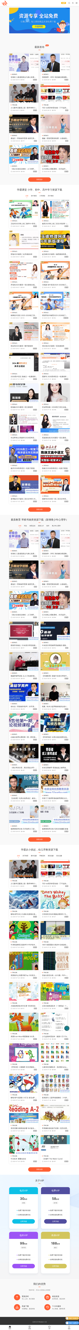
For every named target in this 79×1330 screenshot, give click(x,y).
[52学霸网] (5, 3)
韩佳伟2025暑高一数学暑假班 (22, 346)
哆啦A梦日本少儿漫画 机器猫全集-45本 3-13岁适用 (23, 914)
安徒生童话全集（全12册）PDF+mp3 (55, 975)
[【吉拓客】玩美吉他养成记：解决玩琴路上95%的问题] (23, 784)
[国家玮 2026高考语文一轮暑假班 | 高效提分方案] (55, 362)
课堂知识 (14, 221)
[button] (39, 40)
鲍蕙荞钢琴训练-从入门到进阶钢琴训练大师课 (23, 676)
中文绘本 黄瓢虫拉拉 (18, 1159)
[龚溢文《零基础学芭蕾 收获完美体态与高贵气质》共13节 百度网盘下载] (23, 124)
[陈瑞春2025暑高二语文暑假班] (23, 392)
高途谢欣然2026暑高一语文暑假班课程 (55, 438)
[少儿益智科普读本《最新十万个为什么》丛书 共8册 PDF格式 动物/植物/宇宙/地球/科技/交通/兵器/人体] (55, 1022)
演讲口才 (41, 526)
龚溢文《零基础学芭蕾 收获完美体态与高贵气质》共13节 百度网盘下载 (23, 138)
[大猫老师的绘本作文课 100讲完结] (23, 991)
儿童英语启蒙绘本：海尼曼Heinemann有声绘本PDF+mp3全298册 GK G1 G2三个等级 (55, 1067)
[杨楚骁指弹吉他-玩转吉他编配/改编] (55, 814)
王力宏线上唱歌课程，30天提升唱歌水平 (54, 169)
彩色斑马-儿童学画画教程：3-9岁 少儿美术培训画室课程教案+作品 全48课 (54, 1098)
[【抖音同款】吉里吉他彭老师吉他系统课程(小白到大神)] (55, 722)
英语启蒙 (51, 856)
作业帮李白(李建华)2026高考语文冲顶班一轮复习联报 (23, 438)
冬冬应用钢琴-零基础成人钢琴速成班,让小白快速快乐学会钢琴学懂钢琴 (54, 768)
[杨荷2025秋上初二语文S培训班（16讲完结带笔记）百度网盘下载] (55, 209)
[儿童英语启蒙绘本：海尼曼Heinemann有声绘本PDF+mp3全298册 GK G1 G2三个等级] (55, 1052)
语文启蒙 (59, 856)
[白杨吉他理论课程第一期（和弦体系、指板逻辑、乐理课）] (23, 722)
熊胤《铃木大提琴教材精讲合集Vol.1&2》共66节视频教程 (55, 706)
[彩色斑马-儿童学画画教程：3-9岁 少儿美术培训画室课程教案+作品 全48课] (55, 1083)
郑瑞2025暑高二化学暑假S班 (21, 254)
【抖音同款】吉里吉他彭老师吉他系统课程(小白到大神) (54, 737)
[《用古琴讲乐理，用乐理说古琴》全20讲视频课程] (23, 753)
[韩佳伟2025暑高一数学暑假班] (23, 331)
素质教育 (14, 74)
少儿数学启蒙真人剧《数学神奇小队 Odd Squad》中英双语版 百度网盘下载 (24, 108)
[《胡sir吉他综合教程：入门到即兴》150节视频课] (23, 154)
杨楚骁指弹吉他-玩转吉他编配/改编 (55, 829)
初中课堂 (34, 196)
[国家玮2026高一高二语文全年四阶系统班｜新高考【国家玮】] (55, 484)
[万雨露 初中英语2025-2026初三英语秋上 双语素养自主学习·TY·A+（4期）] (55, 270)
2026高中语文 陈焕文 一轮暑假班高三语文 (23, 376)
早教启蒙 (14, 105)
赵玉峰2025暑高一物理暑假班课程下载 (55, 254)
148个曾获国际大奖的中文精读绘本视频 (55, 945)
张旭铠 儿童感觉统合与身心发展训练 (23, 77)
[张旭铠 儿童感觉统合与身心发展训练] (23, 62)
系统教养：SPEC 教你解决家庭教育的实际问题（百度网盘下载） (55, 77)
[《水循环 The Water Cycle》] (55, 1144)
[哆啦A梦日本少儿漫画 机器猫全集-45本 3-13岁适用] (23, 899)
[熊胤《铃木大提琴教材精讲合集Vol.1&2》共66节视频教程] (55, 692)
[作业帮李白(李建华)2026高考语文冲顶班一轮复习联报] (23, 423)
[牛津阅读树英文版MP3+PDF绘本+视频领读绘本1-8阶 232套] (23, 930)
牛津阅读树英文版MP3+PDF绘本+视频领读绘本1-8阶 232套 (23, 945)
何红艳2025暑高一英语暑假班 (53, 346)
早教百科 (42, 856)
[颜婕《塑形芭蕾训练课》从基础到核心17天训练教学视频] (55, 124)
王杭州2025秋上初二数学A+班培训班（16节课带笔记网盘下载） (24, 224)
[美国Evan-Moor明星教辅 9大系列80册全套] (23, 1022)
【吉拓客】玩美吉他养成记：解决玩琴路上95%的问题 (23, 798)
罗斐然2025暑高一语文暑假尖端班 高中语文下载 (23, 285)
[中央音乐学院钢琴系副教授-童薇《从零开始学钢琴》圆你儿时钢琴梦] (55, 631)
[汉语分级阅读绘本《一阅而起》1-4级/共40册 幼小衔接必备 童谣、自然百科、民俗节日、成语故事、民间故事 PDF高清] (55, 991)
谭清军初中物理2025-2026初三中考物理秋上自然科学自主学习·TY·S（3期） (54, 315)
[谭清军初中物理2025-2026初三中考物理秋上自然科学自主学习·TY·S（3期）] (55, 301)
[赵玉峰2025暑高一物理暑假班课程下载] (55, 240)
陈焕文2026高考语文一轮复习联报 (55, 468)
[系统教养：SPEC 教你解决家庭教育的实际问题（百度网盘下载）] (55, 62)
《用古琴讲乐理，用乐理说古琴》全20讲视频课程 (23, 768)
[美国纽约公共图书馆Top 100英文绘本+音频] (23, 961)
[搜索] (69, 3)
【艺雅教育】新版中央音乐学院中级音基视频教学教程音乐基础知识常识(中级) (54, 676)
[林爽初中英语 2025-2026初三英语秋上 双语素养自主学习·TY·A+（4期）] (23, 301)
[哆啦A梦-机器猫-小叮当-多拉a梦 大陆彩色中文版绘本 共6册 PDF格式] (23, 1083)
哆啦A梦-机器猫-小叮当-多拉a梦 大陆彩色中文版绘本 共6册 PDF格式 (24, 1098)
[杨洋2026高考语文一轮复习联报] (23, 454)
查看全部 (39, 509)
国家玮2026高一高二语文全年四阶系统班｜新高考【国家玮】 (55, 499)
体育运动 (32, 526)
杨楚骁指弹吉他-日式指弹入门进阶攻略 (23, 829)
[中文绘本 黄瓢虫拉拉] (23, 1144)
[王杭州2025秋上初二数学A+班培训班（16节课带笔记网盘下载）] (23, 209)
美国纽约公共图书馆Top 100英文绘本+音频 (24, 975)
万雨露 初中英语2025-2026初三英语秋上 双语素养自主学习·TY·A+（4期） (55, 285)
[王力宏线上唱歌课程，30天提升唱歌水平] (55, 154)
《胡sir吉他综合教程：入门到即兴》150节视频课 (22, 169)
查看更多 (39, 179)
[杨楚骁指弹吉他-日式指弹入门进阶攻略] (23, 814)
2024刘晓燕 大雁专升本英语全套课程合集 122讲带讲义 (61, 1322)
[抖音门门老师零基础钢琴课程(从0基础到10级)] (55, 784)
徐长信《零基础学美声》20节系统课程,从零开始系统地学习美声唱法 (23, 706)
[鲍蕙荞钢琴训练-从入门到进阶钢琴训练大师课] (23, 661)
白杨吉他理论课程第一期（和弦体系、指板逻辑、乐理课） (23, 737)
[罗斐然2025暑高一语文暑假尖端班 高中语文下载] (23, 270)
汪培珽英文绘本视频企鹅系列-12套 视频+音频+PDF (55, 914)
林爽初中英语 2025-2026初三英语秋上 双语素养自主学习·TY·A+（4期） (24, 315)
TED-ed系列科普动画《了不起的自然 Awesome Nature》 (55, 108)
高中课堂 (51, 196)
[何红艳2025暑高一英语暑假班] (55, 331)
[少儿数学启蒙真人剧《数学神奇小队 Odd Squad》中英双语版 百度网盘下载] (23, 93)
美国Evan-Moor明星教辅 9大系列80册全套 (24, 1036)
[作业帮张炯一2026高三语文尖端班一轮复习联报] (55, 392)
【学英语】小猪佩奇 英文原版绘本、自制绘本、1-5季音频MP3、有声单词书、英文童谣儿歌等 (23, 1067)
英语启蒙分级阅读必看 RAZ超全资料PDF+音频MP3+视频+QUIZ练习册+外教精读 (23, 1128)
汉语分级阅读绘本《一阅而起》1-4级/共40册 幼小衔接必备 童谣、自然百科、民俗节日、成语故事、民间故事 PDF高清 (55, 1006)
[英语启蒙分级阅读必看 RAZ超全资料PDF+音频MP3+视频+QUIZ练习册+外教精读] (23, 1114)
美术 (47, 526)
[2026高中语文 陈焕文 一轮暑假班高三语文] (23, 362)
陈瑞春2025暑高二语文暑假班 (22, 407)
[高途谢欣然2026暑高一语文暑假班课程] (55, 423)
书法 (25, 526)
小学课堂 (42, 196)
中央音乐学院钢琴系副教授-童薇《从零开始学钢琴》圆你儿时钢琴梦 (54, 645)
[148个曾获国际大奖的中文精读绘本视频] (55, 930)
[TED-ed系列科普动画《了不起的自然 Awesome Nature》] (55, 93)
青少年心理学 (56, 526)
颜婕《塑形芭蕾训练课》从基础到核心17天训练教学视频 (54, 138)
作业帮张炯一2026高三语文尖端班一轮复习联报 (55, 407)
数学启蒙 (34, 856)
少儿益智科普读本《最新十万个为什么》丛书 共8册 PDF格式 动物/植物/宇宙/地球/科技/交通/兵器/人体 (55, 1036)
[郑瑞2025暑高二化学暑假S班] (23, 240)
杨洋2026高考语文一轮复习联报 (23, 468)
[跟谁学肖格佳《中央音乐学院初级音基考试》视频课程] (23, 631)
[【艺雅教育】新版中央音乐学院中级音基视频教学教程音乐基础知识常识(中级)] (55, 661)
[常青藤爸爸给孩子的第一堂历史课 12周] (55, 1114)
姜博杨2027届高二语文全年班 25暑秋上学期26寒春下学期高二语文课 (23, 499)
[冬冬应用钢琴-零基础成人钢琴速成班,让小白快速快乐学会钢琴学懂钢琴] (55, 753)
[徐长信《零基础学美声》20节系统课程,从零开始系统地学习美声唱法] (23, 692)
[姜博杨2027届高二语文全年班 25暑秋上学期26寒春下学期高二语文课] (23, 484)
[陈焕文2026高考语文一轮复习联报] (55, 454)
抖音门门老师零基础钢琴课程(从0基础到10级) (54, 798)
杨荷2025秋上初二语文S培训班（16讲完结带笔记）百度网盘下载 (55, 224)
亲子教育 (25, 856)
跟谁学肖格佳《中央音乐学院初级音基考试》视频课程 (23, 645)
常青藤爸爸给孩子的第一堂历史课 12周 (55, 1128)
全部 (26, 196)
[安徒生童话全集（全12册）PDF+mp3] (55, 961)
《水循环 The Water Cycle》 (53, 1159)
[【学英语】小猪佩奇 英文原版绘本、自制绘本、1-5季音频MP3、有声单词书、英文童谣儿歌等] (23, 1052)
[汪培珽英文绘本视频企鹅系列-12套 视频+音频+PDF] (55, 899)
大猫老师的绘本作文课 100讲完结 (23, 1006)
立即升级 (23, 1221)
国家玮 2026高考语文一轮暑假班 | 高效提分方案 (54, 376)
